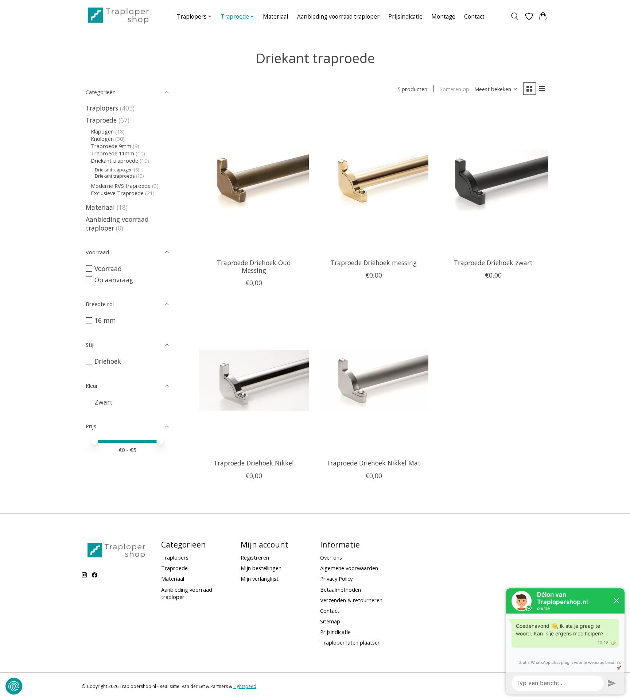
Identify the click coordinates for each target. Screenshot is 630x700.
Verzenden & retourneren (351, 600)
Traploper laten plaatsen (350, 642)
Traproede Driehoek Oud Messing (254, 266)
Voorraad (108, 268)
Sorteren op (454, 89)
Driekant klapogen (114, 170)
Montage (443, 16)
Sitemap (330, 621)
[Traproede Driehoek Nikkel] (254, 380)
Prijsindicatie (405, 16)
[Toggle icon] (515, 16)
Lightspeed (244, 686)
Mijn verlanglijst (260, 578)
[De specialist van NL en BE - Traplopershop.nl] (118, 15)
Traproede (101, 120)
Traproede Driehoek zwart (493, 262)
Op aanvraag (113, 279)
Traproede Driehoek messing (374, 262)
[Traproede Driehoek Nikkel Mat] (373, 380)
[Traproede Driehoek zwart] (493, 180)
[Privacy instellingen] (13, 686)
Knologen (102, 138)
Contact (474, 16)
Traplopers (102, 108)
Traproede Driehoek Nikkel (254, 463)
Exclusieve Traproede (117, 193)
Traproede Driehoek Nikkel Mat (373, 463)
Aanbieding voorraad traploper (338, 16)
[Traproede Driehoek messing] (373, 180)
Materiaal (275, 16)
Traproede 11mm (112, 153)
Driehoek (107, 361)
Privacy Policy (336, 578)
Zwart (103, 402)
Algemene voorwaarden (349, 568)
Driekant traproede (114, 160)
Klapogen (102, 131)
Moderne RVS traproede (121, 185)
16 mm (105, 320)
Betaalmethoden (340, 589)
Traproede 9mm (111, 146)
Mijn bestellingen (261, 568)
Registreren (255, 557)
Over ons (331, 557)
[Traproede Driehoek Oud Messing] (254, 180)
